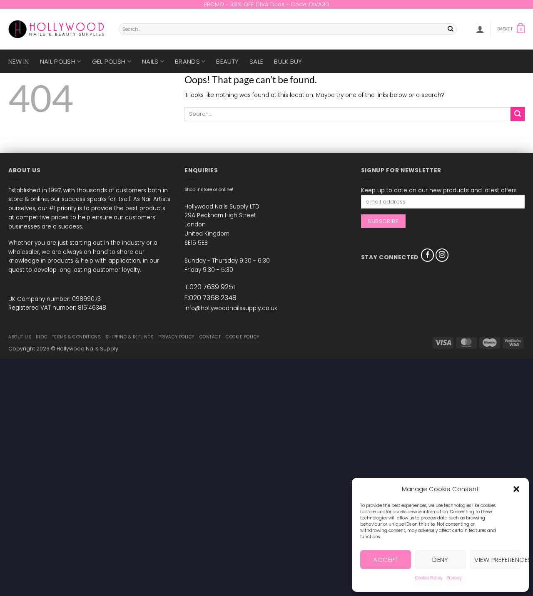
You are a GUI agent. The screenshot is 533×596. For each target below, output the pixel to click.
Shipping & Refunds (129, 337)
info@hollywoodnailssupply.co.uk (230, 308)
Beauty (227, 61)
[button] (516, 489)
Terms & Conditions (76, 337)
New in (18, 61)
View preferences (497, 559)
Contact (210, 337)
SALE (256, 61)
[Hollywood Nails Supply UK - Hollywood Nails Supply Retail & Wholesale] (57, 29)
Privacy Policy (176, 337)
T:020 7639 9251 (209, 287)
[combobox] (288, 29)
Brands (187, 61)
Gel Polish (109, 61)
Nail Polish (57, 61)
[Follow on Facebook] (427, 255)
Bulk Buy (288, 61)
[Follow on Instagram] (442, 255)
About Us (19, 337)
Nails (150, 61)
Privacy (453, 578)
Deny (440, 559)
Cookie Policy (428, 578)
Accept (385, 559)
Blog (41, 337)
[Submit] (451, 29)
